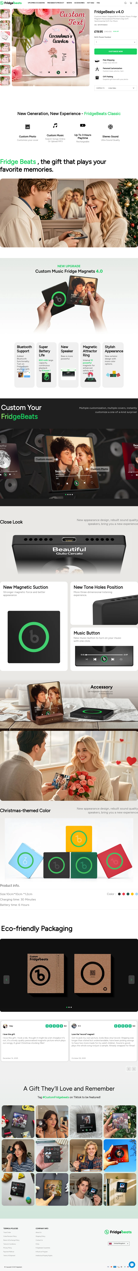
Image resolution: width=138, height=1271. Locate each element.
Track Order (7, 1232)
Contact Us (39, 1240)
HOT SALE (90, 3)
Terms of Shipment (9, 1255)
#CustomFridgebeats (56, 1097)
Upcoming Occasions (36, 3)
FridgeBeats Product (55, 3)
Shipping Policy (40, 1236)
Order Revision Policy (10, 1236)
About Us (38, 1232)
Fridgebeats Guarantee (43, 1248)
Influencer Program (42, 1252)
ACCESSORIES (79, 3)
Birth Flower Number (102, 37)
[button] (15, 47)
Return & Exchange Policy (11, 1240)
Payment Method (8, 1252)
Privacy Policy (7, 1248)
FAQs (37, 1244)
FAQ (98, 3)
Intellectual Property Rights (44, 1255)
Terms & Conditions (9, 1244)
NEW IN (69, 3)
